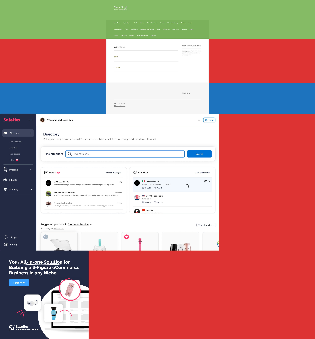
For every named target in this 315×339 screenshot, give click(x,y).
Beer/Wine (175, 29)
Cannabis (184, 29)
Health (162, 23)
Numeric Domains (152, 23)
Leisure (116, 35)
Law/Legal (124, 35)
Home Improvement (142, 35)
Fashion (142, 23)
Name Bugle (121, 7)
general (116, 56)
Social (158, 29)
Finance (183, 23)
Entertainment (118, 29)
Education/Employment (147, 29)
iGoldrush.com (186, 93)
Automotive (166, 29)
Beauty (192, 29)
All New (153, 35)
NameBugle (117, 23)
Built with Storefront (119, 106)
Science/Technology (172, 23)
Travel (126, 29)
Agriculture (126, 23)
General (131, 35)
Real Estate (134, 29)
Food (190, 23)
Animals (135, 23)
